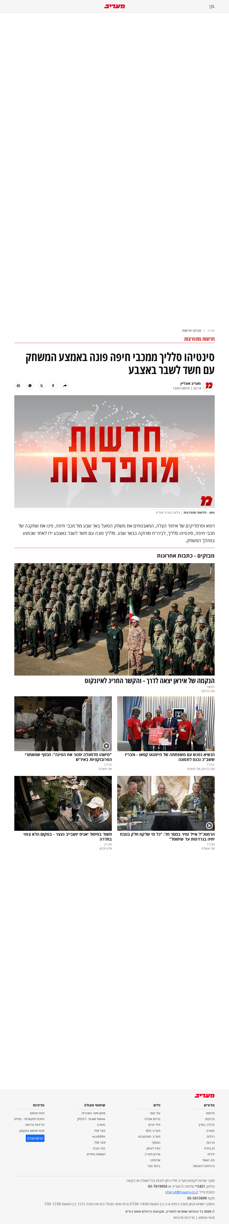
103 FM (99, 1131)
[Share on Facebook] (53, 386)
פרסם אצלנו (152, 1119)
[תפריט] (219, 7)
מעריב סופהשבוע (149, 1136)
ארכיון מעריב (152, 1154)
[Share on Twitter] (42, 386)
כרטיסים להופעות (204, 1166)
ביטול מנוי (154, 1166)
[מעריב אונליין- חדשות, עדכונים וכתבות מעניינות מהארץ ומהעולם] (114, 6)
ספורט (210, 1131)
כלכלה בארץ (207, 1125)
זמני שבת (99, 1148)
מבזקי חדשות (191, 330)
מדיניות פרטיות (35, 1125)
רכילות (211, 1136)
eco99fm (98, 1136)
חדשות (210, 1113)
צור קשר (155, 1113)
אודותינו (155, 1160)
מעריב (211, 330)
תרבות (210, 1142)
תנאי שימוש (37, 1113)
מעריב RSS (153, 1131)
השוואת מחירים (96, 1154)
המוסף (156, 1142)
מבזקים (210, 1119)
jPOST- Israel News (91, 1119)
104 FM (99, 1142)
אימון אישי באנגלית (93, 1113)
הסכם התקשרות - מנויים (29, 1119)
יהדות (211, 1154)
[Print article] (18, 386)
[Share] (65, 386)
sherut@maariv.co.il (181, 1192)
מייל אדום (154, 1125)
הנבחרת (209, 1148)
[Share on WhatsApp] (30, 386)
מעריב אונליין (190, 383)
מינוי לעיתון (153, 1148)
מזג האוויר (208, 1160)
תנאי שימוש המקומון (32, 1131)
